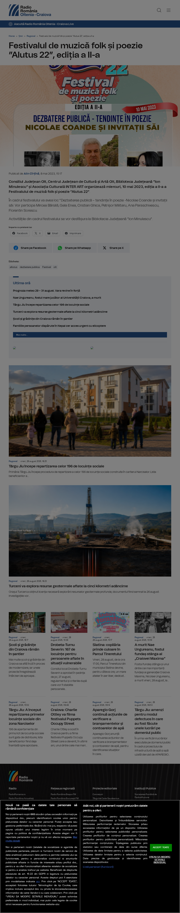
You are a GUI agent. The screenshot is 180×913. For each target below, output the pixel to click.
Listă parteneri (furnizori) (98, 867)
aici (38, 881)
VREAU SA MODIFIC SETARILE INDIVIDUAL (159, 860)
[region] (90, 856)
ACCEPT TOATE (161, 848)
